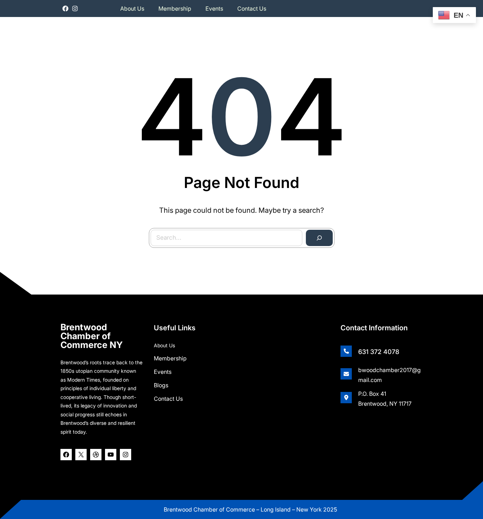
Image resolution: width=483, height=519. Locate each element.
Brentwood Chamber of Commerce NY (91, 336)
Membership (170, 358)
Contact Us (168, 398)
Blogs (161, 385)
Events (162, 371)
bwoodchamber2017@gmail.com (389, 374)
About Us (164, 345)
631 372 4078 (378, 351)
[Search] (319, 238)
